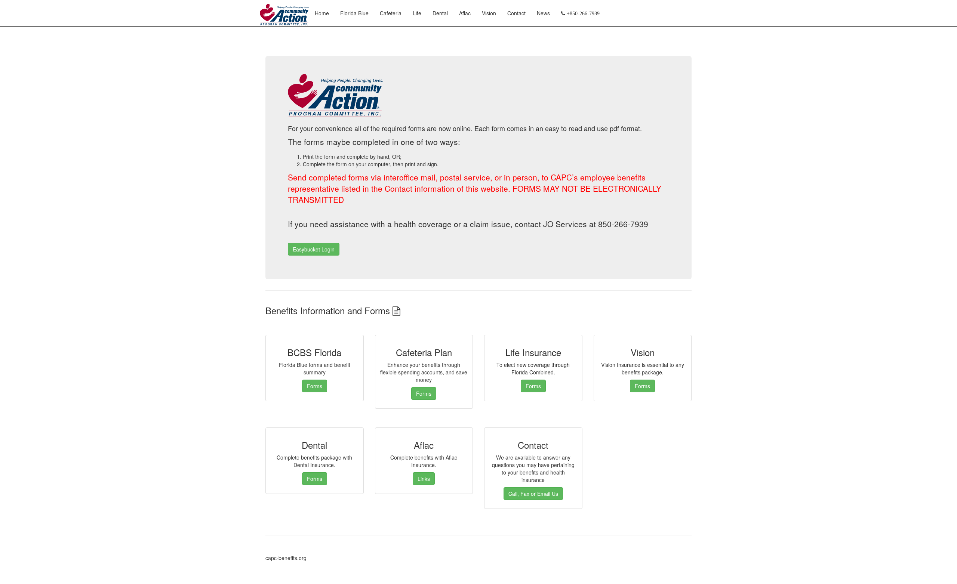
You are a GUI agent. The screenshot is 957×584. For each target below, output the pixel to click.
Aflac (465, 13)
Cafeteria (390, 13)
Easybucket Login (314, 249)
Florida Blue (354, 13)
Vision (489, 13)
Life (417, 13)
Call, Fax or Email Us (533, 493)
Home (322, 13)
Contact (516, 13)
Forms (314, 386)
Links (424, 478)
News (543, 13)
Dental (440, 13)
